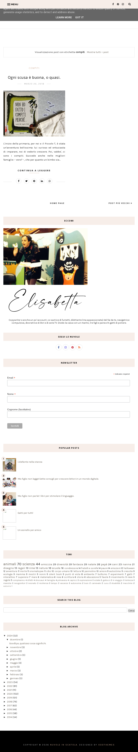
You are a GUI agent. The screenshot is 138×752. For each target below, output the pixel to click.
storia (80, 577)
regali (21, 568)
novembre (16, 647)
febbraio (15, 674)
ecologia (7, 574)
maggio (14, 662)
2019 (9, 697)
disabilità (115, 583)
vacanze (64, 583)
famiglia (51, 580)
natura (43, 568)
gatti (129, 574)
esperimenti (117, 574)
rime (32, 568)
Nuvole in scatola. (64, 745)
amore (103, 571)
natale (92, 564)
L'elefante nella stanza (30, 461)
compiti (34, 68)
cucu (106, 583)
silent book (55, 574)
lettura (77, 571)
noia (58, 577)
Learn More (64, 17)
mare (34, 577)
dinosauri (39, 580)
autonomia (76, 583)
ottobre (14, 651)
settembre (16, 655)
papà (104, 564)
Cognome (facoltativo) (19, 409)
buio (86, 583)
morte (23, 571)
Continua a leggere (34, 170)
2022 (10, 686)
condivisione (71, 568)
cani (115, 564)
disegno (8, 568)
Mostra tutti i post (98, 52)
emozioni (115, 568)
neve (129, 577)
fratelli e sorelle (89, 568)
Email (11, 377)
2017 (9, 705)
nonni (42, 574)
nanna (127, 564)
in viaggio (118, 580)
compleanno (19, 580)
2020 (10, 693)
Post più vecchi (120, 203)
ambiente (89, 574)
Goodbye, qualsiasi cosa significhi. (27, 643)
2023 (10, 682)
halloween (129, 568)
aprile (13, 666)
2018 (10, 701)
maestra (7, 583)
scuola (56, 568)
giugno (14, 659)
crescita (128, 571)
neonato (32, 583)
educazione (93, 577)
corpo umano (62, 571)
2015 (9, 713)
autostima (115, 571)
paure (104, 568)
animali (9, 564)
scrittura (69, 577)
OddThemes (106, 745)
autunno (7, 586)
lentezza (129, 580)
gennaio (14, 678)
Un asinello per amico (29, 530)
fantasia (78, 564)
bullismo (102, 574)
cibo (48, 571)
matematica (47, 577)
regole (6, 580)
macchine (127, 583)
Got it (79, 17)
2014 (9, 717)
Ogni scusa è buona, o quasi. (34, 77)
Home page (57, 203)
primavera (62, 580)
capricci (73, 580)
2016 (9, 709)
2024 (10, 635)
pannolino (90, 571)
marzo (14, 670)
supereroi (23, 577)
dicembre (15, 639)
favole (105, 577)
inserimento (118, 577)
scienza (28, 564)
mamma (20, 574)
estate (97, 580)
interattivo (9, 577)
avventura (11, 571)
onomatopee (36, 571)
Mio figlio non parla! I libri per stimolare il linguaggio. (46, 496)
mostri (32, 574)
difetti (30, 580)
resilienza (43, 583)
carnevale (96, 583)
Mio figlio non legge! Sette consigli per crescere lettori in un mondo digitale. (58, 478)
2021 (9, 690)
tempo (54, 583)
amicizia (46, 564)
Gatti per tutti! (25, 513)
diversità (62, 564)
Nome (11, 394)
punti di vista (72, 574)
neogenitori (19, 583)
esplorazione (85, 580)
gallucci (106, 580)
